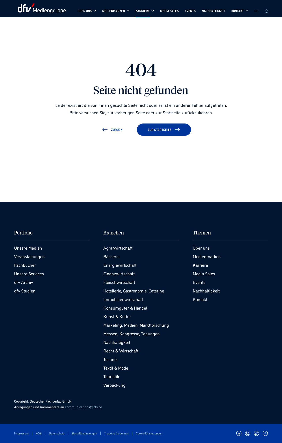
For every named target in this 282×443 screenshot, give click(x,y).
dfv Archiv (23, 282)
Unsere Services (29, 273)
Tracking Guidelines (116, 433)
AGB (39, 433)
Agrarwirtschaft (117, 248)
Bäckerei (111, 256)
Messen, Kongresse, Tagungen (131, 333)
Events (199, 282)
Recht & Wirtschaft (120, 350)
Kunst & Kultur (117, 316)
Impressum (21, 433)
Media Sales (204, 273)
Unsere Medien (28, 248)
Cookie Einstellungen (149, 433)
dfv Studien (24, 290)
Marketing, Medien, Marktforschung (136, 325)
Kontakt (200, 299)
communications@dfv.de (83, 406)
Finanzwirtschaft (119, 273)
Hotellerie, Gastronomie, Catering (133, 290)
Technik (110, 359)
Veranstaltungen (29, 256)
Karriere (200, 265)
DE (256, 11)
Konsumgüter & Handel (125, 308)
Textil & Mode (115, 368)
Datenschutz (57, 433)
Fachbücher (25, 265)
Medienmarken (207, 256)
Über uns (201, 248)
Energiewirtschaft (119, 265)
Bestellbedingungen (84, 433)
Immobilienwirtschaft (123, 299)
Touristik (111, 376)
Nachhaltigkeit (116, 342)
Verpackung (114, 385)
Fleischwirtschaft (119, 282)
